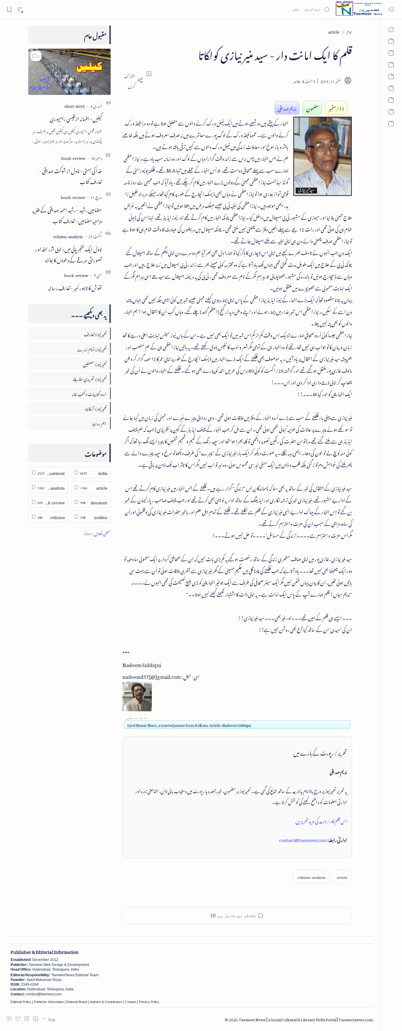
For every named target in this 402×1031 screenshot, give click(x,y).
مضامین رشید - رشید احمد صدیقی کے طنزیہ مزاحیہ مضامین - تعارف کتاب (67, 214)
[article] (342, 877)
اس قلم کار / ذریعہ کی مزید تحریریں (321, 820)
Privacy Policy (149, 1002)
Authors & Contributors (106, 1002)
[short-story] (74, 105)
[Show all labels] (97, 533)
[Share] (132, 80)
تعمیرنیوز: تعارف (95, 333)
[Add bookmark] (149, 74)
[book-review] (73, 157)
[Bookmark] (9, 9)
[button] (36, 56)
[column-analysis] (311, 877)
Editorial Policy (21, 1002)
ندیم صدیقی (287, 108)
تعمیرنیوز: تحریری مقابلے (90, 378)
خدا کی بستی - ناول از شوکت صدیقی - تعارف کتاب (70, 175)
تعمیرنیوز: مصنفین (95, 363)
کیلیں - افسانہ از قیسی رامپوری (76, 118)
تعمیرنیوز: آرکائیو (96, 408)
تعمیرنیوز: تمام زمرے (92, 348)
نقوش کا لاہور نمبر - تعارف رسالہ (75, 287)
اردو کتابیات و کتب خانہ (89, 393)
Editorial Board (77, 1002)
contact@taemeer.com (303, 839)
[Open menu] (391, 9)
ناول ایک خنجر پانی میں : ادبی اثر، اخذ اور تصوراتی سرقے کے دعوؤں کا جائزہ (68, 253)
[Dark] (20, 9)
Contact (130, 1002)
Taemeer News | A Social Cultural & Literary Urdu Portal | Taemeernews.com (306, 1019)
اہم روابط (99, 423)
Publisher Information (49, 1002)
